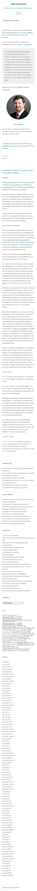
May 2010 (5, 815)
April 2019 (5, 664)
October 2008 (6, 856)
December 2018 (6, 674)
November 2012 (7, 755)
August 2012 (6, 762)
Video (6, 650)
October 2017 (6, 707)
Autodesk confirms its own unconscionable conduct (18, 171)
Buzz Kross (27, 44)
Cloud (26, 629)
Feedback (23, 633)
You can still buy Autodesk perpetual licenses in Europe (18, 473)
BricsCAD (9, 627)
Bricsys (22, 628)
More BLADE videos (8, 554)
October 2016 (6, 734)
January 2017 (6, 727)
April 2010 (5, 818)
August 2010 (6, 808)
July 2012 (4, 765)
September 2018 (7, 681)
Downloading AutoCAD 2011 (10, 475)
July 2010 (4, 810)
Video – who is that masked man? (12, 571)
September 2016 (7, 736)
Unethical (26, 448)
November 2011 (7, 784)
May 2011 (5, 796)
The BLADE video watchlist (10, 550)
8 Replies (4, 158)
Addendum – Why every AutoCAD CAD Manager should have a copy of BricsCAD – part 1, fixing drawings (16, 566)
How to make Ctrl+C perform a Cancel (13, 478)
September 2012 (7, 760)
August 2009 (6, 832)
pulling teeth (15, 185)
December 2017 (6, 703)
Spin (14, 644)
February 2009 (6, 846)
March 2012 (5, 774)
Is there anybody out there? (20, 504)
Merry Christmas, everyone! (10, 562)
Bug (24, 441)
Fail (8, 444)
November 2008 (7, 854)
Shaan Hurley (6, 644)
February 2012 (6, 777)
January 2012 (6, 779)
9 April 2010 (6, 90)
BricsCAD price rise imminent (10, 586)
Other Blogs (25, 638)
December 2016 (6, 729)
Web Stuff (24, 650)
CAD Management (8, 630)
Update (14, 646)
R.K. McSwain (6, 504)
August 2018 (6, 683)
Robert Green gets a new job (10, 552)
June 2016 (5, 743)
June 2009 (5, 837)
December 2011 (6, 782)
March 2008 (5, 873)
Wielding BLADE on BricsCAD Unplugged (14, 574)
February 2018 (6, 698)
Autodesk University (9, 626)
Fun (31, 633)
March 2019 (5, 667)
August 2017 (6, 710)
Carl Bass (18, 630)
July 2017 (4, 712)
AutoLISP (21, 626)
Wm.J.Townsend (7, 518)
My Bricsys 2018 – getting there (11, 588)
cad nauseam (18, 3)
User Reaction (25, 649)
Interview (27, 635)
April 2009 (5, 842)
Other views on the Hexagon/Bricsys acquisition (16, 590)
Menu (18, 13)
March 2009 (5, 844)
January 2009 (6, 849)
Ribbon (30, 642)
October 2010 (6, 803)
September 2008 (7, 858)
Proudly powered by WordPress (11, 887)
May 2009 (5, 839)
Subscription (24, 444)
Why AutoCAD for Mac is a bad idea (20, 521)
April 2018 (5, 693)
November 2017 (7, 705)
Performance (7, 640)
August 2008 (6, 861)
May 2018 (5, 691)
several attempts (12, 182)
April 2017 (5, 719)
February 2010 (6, 822)
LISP (14, 637)
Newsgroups (13, 638)
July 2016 (4, 741)
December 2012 (6, 753)
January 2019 (6, 671)
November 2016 (7, 731)
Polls (6, 641)
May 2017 (5, 717)
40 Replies (5, 177)
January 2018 (6, 700)
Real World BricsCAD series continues (13, 557)
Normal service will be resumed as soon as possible (17, 581)
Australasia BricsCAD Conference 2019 (13, 547)
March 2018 (5, 695)
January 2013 (6, 750)
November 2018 (7, 676)
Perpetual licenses (19, 640)
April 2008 (5, 870)
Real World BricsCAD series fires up (12, 559)
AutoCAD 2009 (12, 619)
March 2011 (5, 801)
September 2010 (7, 806)
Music (5, 638)
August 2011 (6, 791)
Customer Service (20, 631)
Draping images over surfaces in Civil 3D (21, 506)
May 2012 (5, 770)
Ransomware (6, 448)
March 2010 (5, 820)
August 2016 (6, 739)
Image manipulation (14, 635)
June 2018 (5, 688)
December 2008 (6, 851)
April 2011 (5, 798)
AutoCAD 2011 (27, 620)
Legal (11, 444)
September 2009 (7, 830)
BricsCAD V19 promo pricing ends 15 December (16, 576)
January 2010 (6, 825)
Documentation (7, 633)
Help (5, 635)
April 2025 (5, 662)
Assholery (9, 446)
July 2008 (4, 863)
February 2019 (6, 669)
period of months (28, 182)
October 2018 (6, 679)
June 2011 (5, 794)
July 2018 (4, 686)
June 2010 (5, 813)
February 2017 (6, 724)
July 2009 (4, 834)
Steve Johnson (11, 451)
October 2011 (6, 786)
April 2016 (5, 748)
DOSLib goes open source (9, 578)
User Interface (10, 648)
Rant (14, 444)
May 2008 (5, 868)
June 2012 (5, 767)
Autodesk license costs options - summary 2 (15, 487)
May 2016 (5, 746)
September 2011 (7, 789)
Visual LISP (14, 650)
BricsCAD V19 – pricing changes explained (14, 583)
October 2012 (6, 758)
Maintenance (23, 446)
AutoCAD (12, 617)
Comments (6, 632)
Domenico (5, 511)
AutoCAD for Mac (8, 621)
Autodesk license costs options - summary (14, 485)
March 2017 (5, 722)
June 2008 (5, 866)
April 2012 (5, 772)
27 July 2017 (5, 155)
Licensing (6, 637)
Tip (6, 646)
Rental (18, 444)
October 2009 (6, 827)
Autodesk (21, 124)
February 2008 (6, 875)
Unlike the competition (20, 329)
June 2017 (5, 715)
